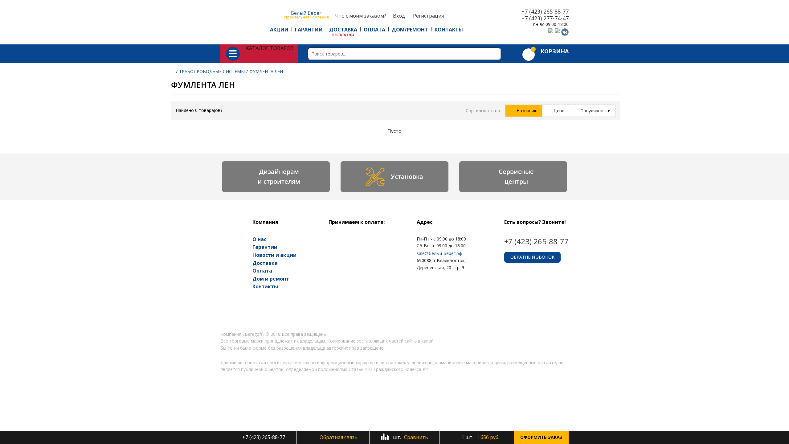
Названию (527, 110)
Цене (559, 110)
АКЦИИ (279, 29)
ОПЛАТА (374, 29)
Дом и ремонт (270, 278)
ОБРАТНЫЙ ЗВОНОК (532, 257)
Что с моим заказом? (360, 16)
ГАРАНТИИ (309, 29)
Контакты (265, 286)
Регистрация (428, 16)
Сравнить (410, 437)
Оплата (262, 270)
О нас (259, 239)
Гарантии (264, 247)
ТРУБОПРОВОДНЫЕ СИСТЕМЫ (212, 71)
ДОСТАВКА (343, 29)
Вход (399, 16)
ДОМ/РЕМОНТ (410, 29)
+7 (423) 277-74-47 (545, 18)
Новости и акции (274, 255)
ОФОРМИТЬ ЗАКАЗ (541, 437)
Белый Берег (306, 14)
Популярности (595, 110)
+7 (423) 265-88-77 (545, 11)
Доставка (265, 263)
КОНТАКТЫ (449, 29)
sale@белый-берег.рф (439, 253)
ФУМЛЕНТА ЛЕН (266, 71)
